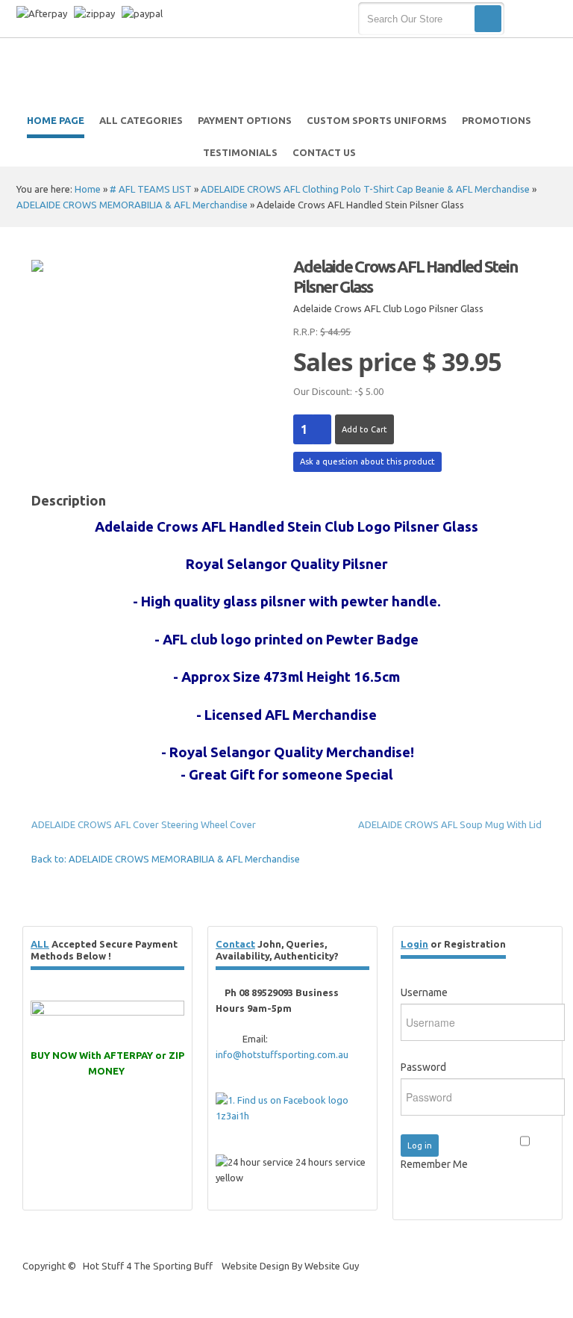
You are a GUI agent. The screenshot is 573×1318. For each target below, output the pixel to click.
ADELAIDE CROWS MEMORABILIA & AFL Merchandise (132, 204)
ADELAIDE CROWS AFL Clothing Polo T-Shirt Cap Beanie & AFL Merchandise (365, 189)
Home (88, 189)
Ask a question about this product (367, 461)
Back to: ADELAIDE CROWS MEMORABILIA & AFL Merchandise (165, 859)
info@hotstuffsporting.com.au (282, 1054)
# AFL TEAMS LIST (151, 189)
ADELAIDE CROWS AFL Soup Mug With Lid (450, 824)
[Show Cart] (532, 19)
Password (423, 1067)
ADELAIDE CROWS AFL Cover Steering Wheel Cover (143, 824)
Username (424, 992)
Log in (419, 1145)
